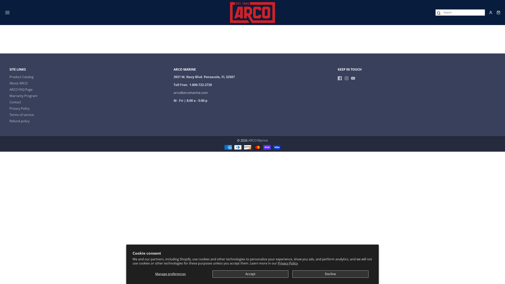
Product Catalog (21, 77)
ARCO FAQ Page (21, 89)
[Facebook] (340, 78)
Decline (330, 274)
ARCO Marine (258, 140)
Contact (15, 102)
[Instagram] (346, 78)
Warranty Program (23, 96)
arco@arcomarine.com (191, 93)
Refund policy (19, 121)
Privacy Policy (288, 263)
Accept (250, 274)
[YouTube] (353, 78)
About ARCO (18, 83)
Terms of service (21, 115)
